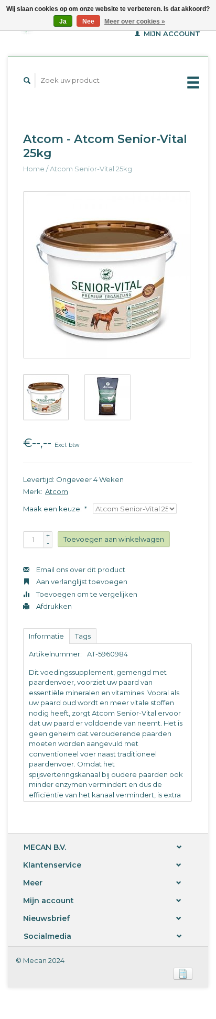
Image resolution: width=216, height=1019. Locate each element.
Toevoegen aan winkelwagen (113, 539)
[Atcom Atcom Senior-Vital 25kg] (107, 275)
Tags (83, 636)
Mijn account (171, 33)
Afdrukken (53, 606)
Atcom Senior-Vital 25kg (91, 169)
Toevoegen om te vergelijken (86, 594)
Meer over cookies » (134, 21)
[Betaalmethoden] (183, 973)
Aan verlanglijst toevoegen (81, 581)
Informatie (46, 636)
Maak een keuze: (54, 509)
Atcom (56, 491)
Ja (63, 21)
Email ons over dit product (80, 569)
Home (34, 169)
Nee (88, 21)
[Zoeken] (27, 80)
